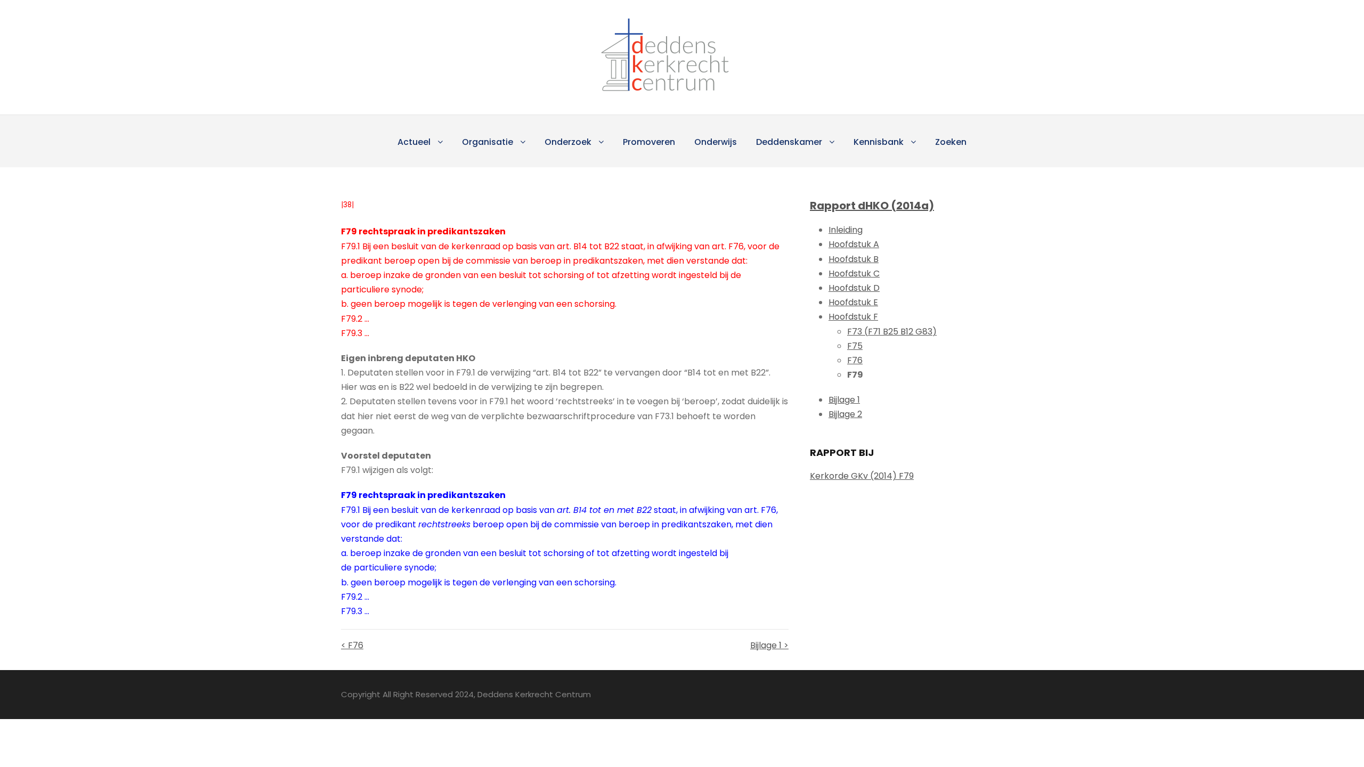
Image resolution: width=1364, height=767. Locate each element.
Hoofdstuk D (854, 288)
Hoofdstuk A (854, 244)
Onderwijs (715, 142)
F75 (855, 346)
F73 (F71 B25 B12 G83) (892, 331)
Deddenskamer (789, 142)
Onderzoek (568, 142)
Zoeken (951, 142)
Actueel (414, 142)
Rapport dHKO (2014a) (872, 205)
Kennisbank (879, 142)
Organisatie (487, 142)
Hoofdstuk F (853, 317)
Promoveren (649, 142)
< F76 (352, 645)
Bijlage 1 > (769, 645)
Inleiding (846, 230)
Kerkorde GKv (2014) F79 (862, 476)
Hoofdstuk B (854, 259)
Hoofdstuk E (853, 302)
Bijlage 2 (845, 414)
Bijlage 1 (844, 400)
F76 (855, 360)
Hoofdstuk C (854, 273)
